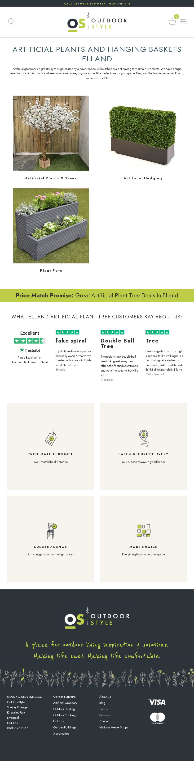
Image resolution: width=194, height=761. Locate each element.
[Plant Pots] (51, 262)
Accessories (61, 733)
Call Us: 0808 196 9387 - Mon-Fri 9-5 (97, 3)
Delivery (104, 715)
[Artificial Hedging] (143, 170)
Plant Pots (51, 270)
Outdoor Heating (64, 709)
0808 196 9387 (17, 728)
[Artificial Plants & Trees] (51, 170)
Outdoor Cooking (64, 715)
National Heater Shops (113, 727)
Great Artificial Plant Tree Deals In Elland (97, 295)
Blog (102, 703)
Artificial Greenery (65, 703)
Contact (104, 721)
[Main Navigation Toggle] (183, 22)
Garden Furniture (64, 696)
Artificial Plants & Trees (51, 178)
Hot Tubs (58, 721)
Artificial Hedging (142, 178)
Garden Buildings (64, 727)
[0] (172, 24)
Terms (103, 709)
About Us (105, 696)
